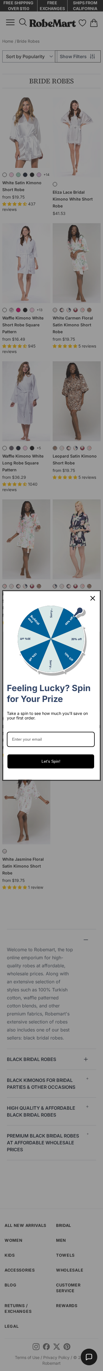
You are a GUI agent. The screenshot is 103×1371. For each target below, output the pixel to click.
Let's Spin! (50, 761)
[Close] (93, 598)
